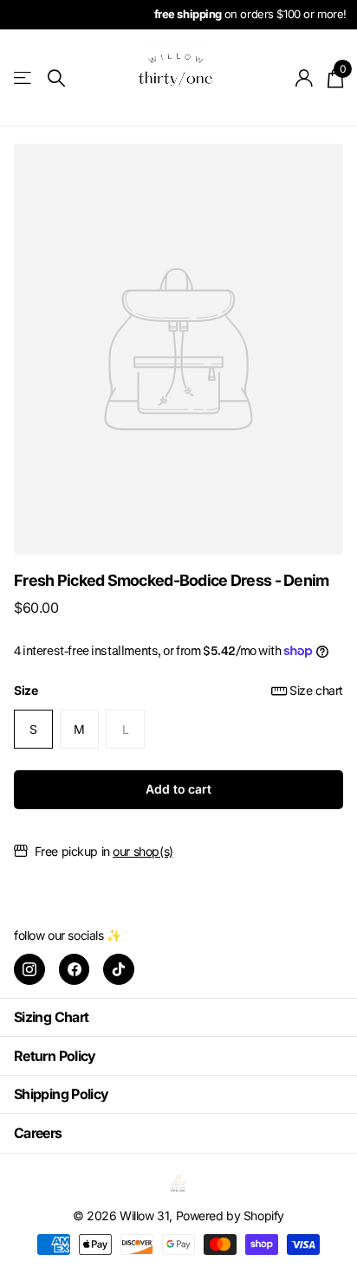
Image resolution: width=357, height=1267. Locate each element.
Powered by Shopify (230, 1215)
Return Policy (55, 1055)
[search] (56, 78)
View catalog (24, 78)
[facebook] (74, 969)
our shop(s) (142, 851)
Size (178, 690)
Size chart (316, 690)
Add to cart (178, 788)
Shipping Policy (61, 1094)
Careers (38, 1133)
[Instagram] (29, 969)
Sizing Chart (51, 1017)
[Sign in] (304, 78)
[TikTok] (118, 969)
